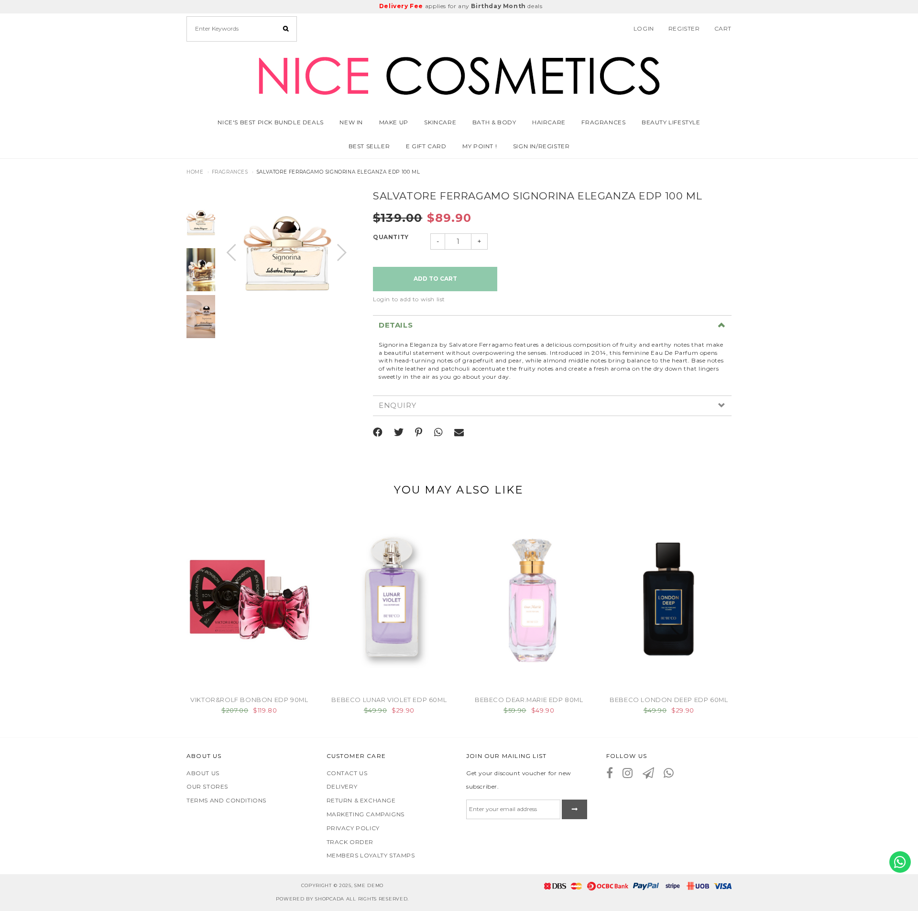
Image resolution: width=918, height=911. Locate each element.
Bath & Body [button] (494, 122)
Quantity (391, 237)
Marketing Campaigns (365, 814)
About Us (202, 773)
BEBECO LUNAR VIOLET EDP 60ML (389, 699)
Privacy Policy (353, 828)
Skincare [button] (440, 122)
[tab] (552, 325)
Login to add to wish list (409, 299)
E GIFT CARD (426, 146)
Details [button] (396, 325)
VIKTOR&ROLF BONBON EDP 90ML (249, 699)
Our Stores (207, 786)
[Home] (459, 73)
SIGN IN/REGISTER (541, 146)
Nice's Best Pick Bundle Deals (270, 122)
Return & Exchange (361, 800)
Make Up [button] (393, 122)
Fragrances (603, 122)
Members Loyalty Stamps (371, 855)
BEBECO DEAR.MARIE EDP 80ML (529, 699)
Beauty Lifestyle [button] (671, 122)
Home (194, 172)
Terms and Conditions (226, 800)
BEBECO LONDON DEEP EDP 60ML (669, 699)
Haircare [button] (549, 122)
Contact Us (347, 773)
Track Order (350, 841)
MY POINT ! (479, 146)
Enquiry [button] (397, 406)
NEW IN (351, 122)
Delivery (342, 786)
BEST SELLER (369, 146)
